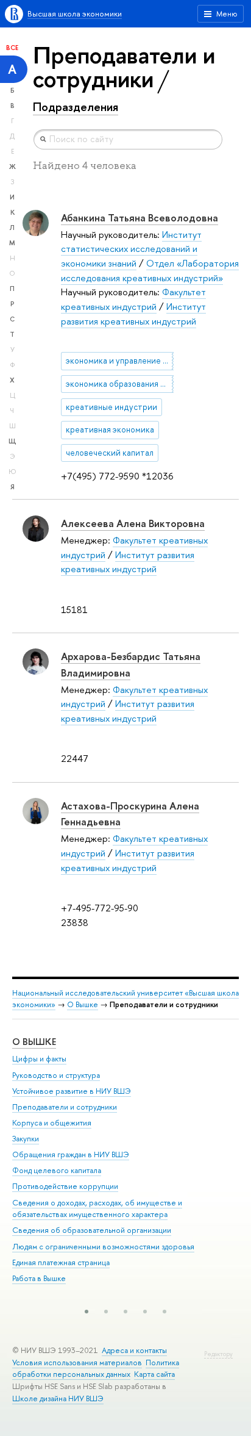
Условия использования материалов (77, 1362)
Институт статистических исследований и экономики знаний (131, 249)
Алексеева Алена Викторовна (133, 523)
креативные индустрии (111, 406)
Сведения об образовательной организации (91, 1230)
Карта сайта (154, 1374)
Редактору (218, 1354)
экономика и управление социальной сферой (120, 360)
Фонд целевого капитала (56, 1170)
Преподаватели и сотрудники (64, 1107)
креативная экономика (110, 429)
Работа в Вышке (39, 1278)
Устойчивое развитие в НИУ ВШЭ (71, 1091)
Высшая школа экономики (74, 14)
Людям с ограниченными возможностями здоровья (103, 1246)
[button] (86, 1311)
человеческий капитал (110, 452)
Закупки (25, 1138)
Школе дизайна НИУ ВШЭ (58, 1398)
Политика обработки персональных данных (95, 1368)
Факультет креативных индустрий (133, 299)
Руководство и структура (56, 1075)
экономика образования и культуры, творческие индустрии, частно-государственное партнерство (120, 383)
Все (12, 47)
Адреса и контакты (134, 1350)
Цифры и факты (39, 1059)
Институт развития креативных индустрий (127, 562)
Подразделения (75, 107)
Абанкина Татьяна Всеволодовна (139, 217)
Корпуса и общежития (51, 1123)
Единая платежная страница (61, 1262)
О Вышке (82, 1004)
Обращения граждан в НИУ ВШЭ (70, 1154)
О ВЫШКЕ (34, 1041)
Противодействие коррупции (65, 1186)
